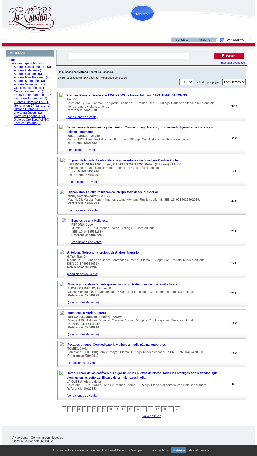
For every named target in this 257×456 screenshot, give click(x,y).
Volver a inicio (151, 416)
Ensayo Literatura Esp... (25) (33, 95)
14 (137, 409)
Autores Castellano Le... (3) (32, 67)
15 (144, 409)
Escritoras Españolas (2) (30, 98)
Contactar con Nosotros (47, 437)
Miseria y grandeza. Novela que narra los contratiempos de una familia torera (123, 284)
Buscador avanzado (232, 62)
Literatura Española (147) (26, 63)
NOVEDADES (167, 23)
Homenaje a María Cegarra (87, 313)
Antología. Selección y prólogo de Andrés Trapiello (103, 252)
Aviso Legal (20, 437)
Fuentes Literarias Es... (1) (31, 102)
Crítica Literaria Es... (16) (30, 91)
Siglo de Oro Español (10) (31, 119)
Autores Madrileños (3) (29, 81)
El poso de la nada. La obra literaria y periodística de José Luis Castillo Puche (124, 160)
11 (116, 409)
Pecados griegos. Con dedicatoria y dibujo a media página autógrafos (116, 344)
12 (123, 409)
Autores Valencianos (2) (30, 84)
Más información (198, 450)
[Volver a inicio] (28, 29)
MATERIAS (17, 53)
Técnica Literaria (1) (27, 123)
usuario (204, 39)
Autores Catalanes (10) (29, 70)
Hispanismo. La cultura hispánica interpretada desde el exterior (113, 192)
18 (164, 409)
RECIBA (142, 14)
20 (177, 409)
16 (150, 409)
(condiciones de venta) (82, 117)
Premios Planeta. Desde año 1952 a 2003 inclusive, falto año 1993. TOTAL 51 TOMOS (127, 95)
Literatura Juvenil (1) (28, 112)
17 (157, 409)
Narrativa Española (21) (30, 116)
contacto (182, 39)
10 (110, 409)
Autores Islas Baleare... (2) (32, 77)
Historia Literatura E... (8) (31, 109)
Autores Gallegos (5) (28, 74)
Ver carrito (233, 40)
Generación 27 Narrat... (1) (32, 105)
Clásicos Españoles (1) (29, 88)
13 (130, 409)
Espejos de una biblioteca (89, 220)
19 (171, 409)
